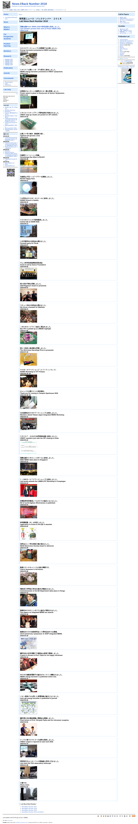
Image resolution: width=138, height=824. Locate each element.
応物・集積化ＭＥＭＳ (126, 30)
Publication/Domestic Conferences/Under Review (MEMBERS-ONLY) (11, 144)
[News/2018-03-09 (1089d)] (28, 707)
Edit (17, 93)
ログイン (62, 10)
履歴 (22, 10)
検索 (45, 10)
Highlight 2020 (9, 64)
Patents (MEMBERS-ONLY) (11, 113)
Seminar (122, 45)
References (8, 85)
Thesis (121, 51)
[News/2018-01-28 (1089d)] (28, 772)
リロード (31, 10)
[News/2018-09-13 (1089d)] (28, 231)
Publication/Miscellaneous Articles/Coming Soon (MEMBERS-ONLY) (11, 155)
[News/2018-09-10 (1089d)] (28, 209)
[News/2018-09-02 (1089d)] (28, 295)
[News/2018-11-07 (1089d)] (28, 81)
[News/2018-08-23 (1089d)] (28, 316)
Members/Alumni (10, 110)
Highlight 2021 (9, 63)
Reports (122, 47)
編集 (11, 10)
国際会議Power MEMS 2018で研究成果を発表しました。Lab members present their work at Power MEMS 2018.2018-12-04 (40, 28)
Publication (8, 68)
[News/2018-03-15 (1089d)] (28, 664)
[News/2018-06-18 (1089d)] (28, 381)
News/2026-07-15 (9, 163)
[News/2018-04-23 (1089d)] (28, 469)
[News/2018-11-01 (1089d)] (28, 102)
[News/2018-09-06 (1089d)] (28, 273)
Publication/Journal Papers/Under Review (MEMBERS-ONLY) (11, 120)
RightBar (121, 58)
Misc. (121, 50)
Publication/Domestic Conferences (11, 147)
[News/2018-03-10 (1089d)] (28, 512)
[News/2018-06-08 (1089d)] (28, 402)
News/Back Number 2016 (29, 808)
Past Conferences (124, 23)
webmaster (10, 820)
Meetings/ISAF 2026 (11, 128)
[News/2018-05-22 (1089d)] (28, 447)
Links (6, 83)
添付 (26, 10)
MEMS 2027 (123, 17)
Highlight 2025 (9, 59)
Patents (122, 55)
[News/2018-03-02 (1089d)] (28, 729)
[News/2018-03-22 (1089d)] (28, 555)
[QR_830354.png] (10, 172)
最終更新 (50, 10)
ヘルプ (56, 10)
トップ (5, 10)
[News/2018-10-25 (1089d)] (28, 123)
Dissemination (9, 82)
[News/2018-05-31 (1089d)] (28, 424)
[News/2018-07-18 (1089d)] (28, 359)
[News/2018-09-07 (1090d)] (28, 252)
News (16, 3)
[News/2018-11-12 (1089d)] (28, 59)
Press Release (124, 49)
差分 (19, 10)
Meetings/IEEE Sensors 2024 (11, 130)
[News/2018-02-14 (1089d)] (28, 751)
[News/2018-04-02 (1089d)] (28, 533)
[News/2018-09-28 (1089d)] (28, 166)
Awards (122, 54)
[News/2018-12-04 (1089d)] (28, 38)
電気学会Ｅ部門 (124, 29)
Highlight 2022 (9, 62)
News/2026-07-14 (9, 166)
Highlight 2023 (9, 60)
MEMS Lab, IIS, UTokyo (11, 108)
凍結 (15, 10)
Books (121, 46)
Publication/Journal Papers (11, 123)
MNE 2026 (122, 21)
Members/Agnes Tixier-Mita (11, 116)
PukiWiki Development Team (22, 822)
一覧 (41, 10)
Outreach (122, 53)
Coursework (8, 78)
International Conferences (127, 41)
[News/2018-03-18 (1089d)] (28, 621)
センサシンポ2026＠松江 (126, 20)
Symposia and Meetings (126, 43)
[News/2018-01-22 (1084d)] (28, 794)
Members (8, 111)
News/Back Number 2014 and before (33, 812)
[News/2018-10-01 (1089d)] (28, 145)
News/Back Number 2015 (29, 810)
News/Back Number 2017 (29, 806)
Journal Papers (124, 39)
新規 (38, 10)
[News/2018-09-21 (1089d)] (28, 188)
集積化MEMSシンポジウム (127, 19)
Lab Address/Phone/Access (11, 18)
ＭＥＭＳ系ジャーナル (126, 33)
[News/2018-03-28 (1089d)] (28, 578)
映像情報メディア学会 (126, 32)
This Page (126, 58)
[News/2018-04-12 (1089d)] (28, 490)
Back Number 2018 (34, 3)
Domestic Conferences (126, 42)
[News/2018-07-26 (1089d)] (28, 338)
